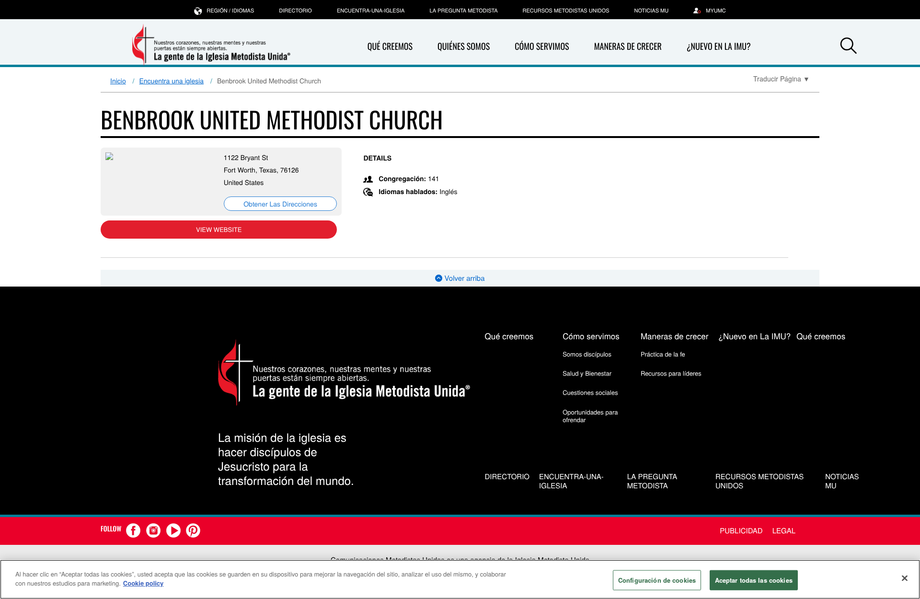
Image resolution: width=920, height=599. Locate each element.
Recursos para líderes (671, 373)
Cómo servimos (542, 46)
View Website (219, 229)
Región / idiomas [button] (230, 10)
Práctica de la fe (663, 353)
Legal (783, 531)
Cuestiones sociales (590, 392)
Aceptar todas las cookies (754, 580)
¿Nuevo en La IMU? (719, 46)
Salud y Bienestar (587, 373)
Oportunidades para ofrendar (590, 415)
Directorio (295, 10)
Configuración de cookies (657, 580)
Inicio (118, 80)
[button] (848, 47)
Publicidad (741, 531)
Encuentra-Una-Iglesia (371, 10)
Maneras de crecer (628, 46)
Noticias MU (651, 10)
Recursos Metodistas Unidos (566, 10)
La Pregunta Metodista (463, 10)
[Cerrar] (904, 577)
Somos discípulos (587, 353)
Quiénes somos (463, 46)
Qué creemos (390, 46)
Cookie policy (143, 582)
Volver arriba (463, 278)
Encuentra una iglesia (171, 80)
